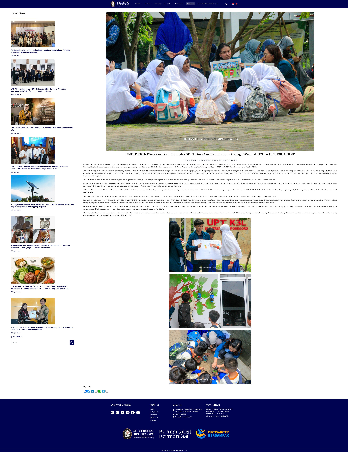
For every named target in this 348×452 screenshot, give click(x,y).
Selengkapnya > (16, 55)
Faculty (147, 4)
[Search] (72, 342)
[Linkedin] (138, 412)
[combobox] (40, 342)
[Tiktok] (133, 412)
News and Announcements (207, 4)
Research (167, 4)
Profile (137, 4)
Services (178, 4)
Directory (158, 4)
